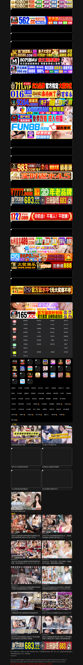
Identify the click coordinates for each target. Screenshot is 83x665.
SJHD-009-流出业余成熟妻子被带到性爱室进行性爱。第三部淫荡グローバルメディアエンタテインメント (26, 563)
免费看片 (45, 409)
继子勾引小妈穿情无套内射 (19, 467)
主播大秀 (13, 398)
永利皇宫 (28, 404)
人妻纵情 (52, 352)
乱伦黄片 (27, 398)
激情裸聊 (51, 404)
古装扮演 (25, 336)
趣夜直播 (41, 398)
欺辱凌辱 (25, 332)
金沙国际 (28, 409)
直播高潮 (48, 393)
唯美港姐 (52, 328)
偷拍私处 (34, 398)
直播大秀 (58, 409)
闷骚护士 (66, 340)
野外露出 (66, 332)
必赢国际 (26, 393)
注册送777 (61, 388)
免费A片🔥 (22, 414)
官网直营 (33, 388)
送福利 (67, 388)
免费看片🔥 (36, 404)
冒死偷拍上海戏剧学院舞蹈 (50, 467)
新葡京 (13, 393)
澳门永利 (40, 388)
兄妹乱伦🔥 (31, 414)
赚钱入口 (46, 414)
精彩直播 (55, 393)
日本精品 (39, 324)
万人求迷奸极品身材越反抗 (19, 489)
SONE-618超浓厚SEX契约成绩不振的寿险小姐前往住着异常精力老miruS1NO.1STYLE (25, 536)
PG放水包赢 (41, 393)
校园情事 (39, 352)
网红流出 (52, 332)
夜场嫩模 (48, 398)
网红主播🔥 (14, 420)
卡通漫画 (25, 344)
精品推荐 (25, 320)
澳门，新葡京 (36, 409)
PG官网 (20, 388)
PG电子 (47, 388)
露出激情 (39, 344)
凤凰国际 (33, 393)
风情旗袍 (25, 340)
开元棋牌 (26, 388)
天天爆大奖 (21, 409)
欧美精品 (52, 320)
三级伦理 (25, 324)
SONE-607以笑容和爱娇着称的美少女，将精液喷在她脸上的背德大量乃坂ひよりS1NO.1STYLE (56, 537)
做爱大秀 (51, 409)
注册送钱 (53, 388)
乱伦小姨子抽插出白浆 (18, 511)
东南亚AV (66, 328)
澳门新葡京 (63, 398)
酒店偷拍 (68, 393)
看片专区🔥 (39, 414)
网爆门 (66, 344)
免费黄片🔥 (59, 404)
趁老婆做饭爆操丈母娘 (18, 445)
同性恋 (66, 348)
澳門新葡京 (21, 404)
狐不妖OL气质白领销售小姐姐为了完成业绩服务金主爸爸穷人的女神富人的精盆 (25, 638)
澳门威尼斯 (66, 409)
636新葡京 (44, 404)
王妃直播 (20, 398)
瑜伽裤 (52, 340)
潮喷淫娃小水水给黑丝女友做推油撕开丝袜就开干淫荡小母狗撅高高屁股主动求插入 (26, 588)
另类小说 (25, 356)
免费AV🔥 (62, 414)
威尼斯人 (13, 388)
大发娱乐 (13, 404)
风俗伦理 (66, 352)
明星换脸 (39, 340)
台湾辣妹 (25, 328)
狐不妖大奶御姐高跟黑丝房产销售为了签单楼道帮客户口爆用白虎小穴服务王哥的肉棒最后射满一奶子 (57, 638)
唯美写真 (52, 344)
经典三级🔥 (14, 414)
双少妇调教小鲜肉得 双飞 (50, 489)
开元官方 (13, 409)
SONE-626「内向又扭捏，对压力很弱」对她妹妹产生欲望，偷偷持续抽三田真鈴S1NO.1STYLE (56, 563)
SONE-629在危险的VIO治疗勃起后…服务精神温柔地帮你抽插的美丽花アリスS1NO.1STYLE (56, 588)
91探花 (39, 332)
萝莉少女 (66, 320)
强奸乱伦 (39, 320)
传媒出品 (25, 348)
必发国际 (55, 398)
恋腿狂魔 (66, 336)
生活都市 (25, 352)
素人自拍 (66, 324)
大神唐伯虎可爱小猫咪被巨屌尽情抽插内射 (24, 613)
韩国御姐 (39, 328)
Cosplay (52, 324)
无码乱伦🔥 (68, 404)
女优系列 (39, 336)
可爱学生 (52, 336)
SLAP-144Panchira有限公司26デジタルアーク (56, 613)
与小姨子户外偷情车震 (49, 445)
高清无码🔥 (54, 414)
